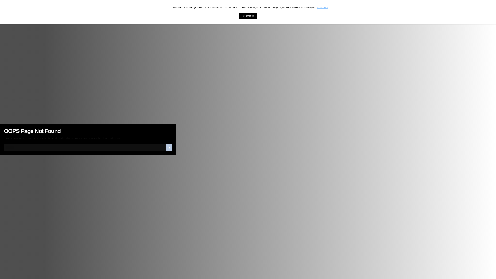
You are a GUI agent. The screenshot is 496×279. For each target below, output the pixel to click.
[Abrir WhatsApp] (489, 272)
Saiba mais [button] (322, 7)
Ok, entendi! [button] (248, 15)
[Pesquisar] (169, 147)
